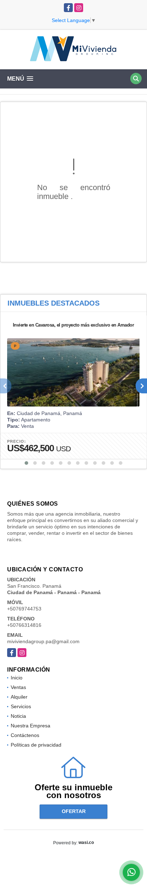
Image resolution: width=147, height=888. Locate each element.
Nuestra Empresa (30, 725)
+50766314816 (24, 625)
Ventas (18, 687)
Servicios (21, 706)
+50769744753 (24, 609)
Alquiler (19, 697)
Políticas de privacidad (36, 745)
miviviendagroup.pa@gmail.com (43, 641)
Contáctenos (25, 735)
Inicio (16, 677)
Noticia (18, 716)
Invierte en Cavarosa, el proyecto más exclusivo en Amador (73, 325)
